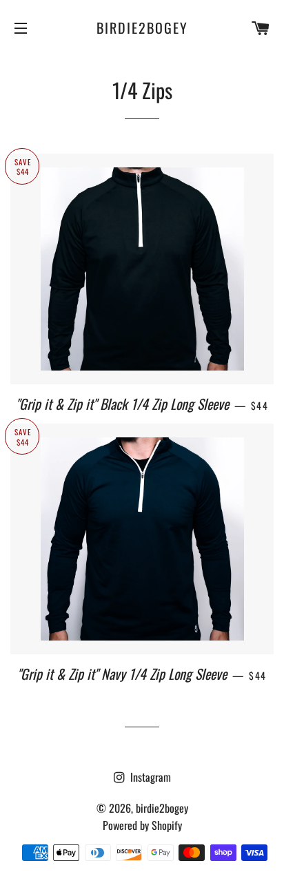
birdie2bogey (142, 27)
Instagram (149, 777)
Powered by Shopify (142, 825)
